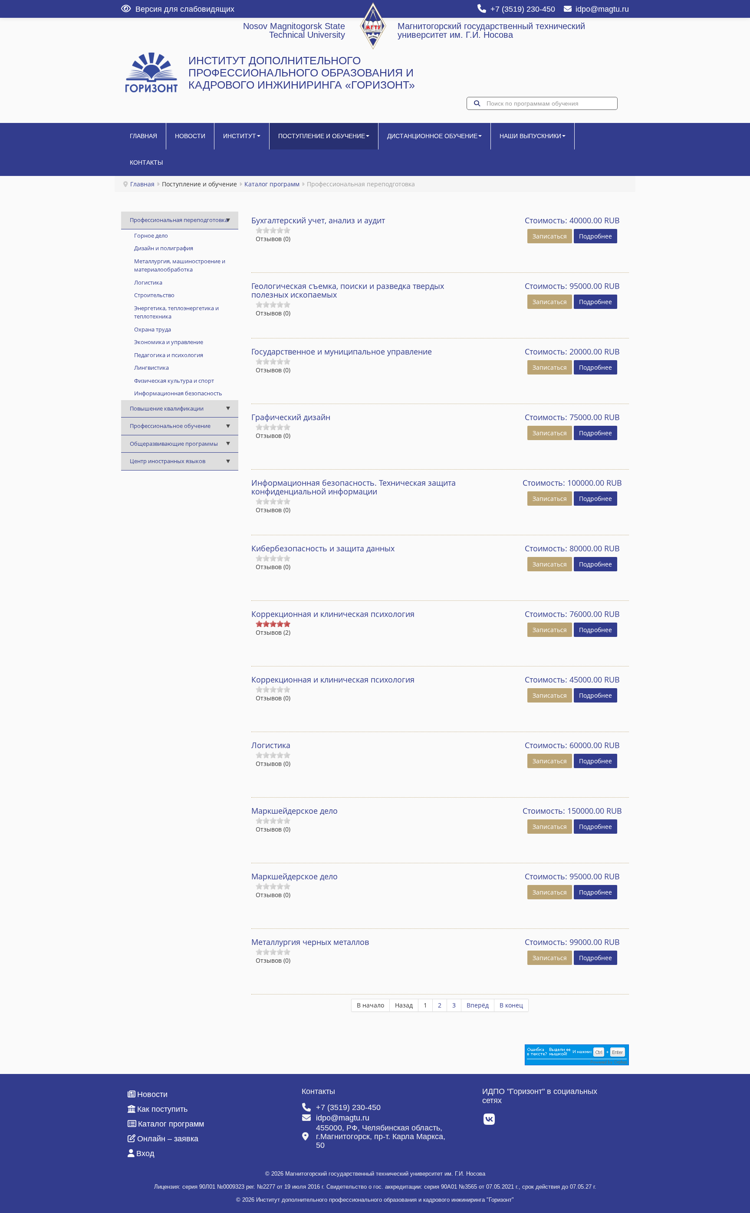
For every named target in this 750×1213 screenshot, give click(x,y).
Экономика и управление (168, 342)
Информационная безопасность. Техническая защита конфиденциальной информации (353, 487)
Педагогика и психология (168, 355)
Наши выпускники (530, 136)
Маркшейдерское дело (294, 810)
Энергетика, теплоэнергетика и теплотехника (176, 312)
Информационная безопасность (178, 393)
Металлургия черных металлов (310, 942)
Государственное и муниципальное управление (341, 351)
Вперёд (478, 1005)
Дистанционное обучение (432, 136)
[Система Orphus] (577, 1054)
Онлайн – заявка (167, 1138)
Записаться (550, 236)
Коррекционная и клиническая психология (332, 614)
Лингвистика (151, 367)
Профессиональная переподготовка (179, 220)
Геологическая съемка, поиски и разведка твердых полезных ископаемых (347, 290)
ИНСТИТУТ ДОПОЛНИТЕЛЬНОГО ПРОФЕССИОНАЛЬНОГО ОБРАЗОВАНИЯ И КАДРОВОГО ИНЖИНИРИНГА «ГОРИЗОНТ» (301, 73)
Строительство (154, 295)
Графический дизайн (290, 417)
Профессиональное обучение (170, 426)
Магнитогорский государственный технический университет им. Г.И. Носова (491, 30)
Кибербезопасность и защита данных (323, 548)
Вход (145, 1153)
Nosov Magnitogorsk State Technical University (294, 30)
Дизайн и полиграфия (163, 248)
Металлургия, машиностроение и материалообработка (179, 265)
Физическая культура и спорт (174, 380)
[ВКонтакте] (489, 1121)
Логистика (148, 282)
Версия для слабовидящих (184, 9)
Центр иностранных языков (167, 461)
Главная (143, 136)
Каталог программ (271, 184)
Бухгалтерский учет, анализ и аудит (318, 220)
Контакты (146, 162)
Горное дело (151, 235)
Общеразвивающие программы (174, 443)
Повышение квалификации (167, 408)
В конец (511, 1005)
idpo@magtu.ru (602, 9)
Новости (190, 136)
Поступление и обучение (321, 136)
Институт (239, 136)
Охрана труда (152, 329)
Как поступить (162, 1109)
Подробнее (595, 236)
